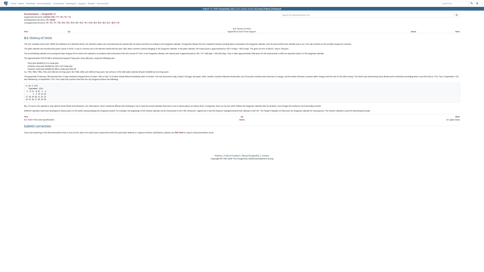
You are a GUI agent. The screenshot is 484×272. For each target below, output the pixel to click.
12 (51, 22)
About (21, 3)
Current (46, 17)
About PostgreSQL (251, 155)
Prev (26, 31)
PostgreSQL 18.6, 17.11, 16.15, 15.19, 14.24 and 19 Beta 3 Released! (250, 8)
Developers (71, 3)
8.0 (113, 22)
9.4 (72, 22)
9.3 (76, 22)
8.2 (104, 22)
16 (61, 17)
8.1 (108, 22)
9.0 (90, 22)
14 (69, 17)
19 (47, 20)
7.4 (117, 22)
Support (82, 3)
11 (55, 22)
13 (47, 22)
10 (59, 22)
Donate (91, 3)
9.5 (67, 22)
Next (457, 31)
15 (65, 17)
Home (13, 3)
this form (179, 132)
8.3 (99, 22)
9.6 (63, 22)
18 (53, 17)
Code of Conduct (232, 155)
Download (30, 3)
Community (58, 3)
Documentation (44, 3)
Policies (218, 155)
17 (57, 17)
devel (52, 20)
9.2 (81, 22)
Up (69, 31)
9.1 (86, 22)
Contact (265, 155)
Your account (103, 3)
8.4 (95, 22)
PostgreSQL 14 (48, 14)
